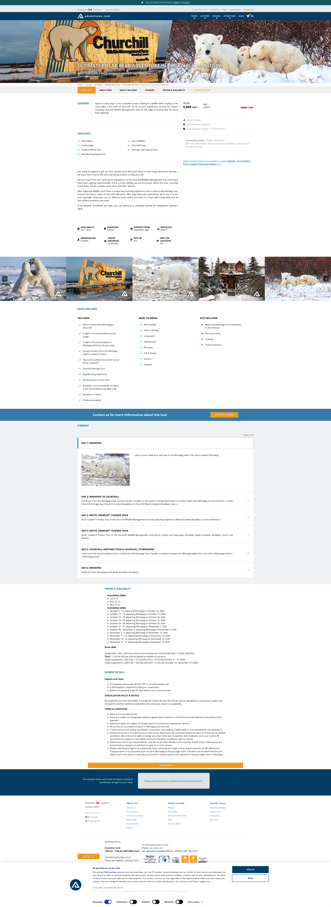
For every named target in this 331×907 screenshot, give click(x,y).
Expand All (248, 435)
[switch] (133, 902)
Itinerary (150, 90)
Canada (88, 84)
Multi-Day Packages (218, 807)
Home (80, 84)
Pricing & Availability (174, 90)
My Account (92, 817)
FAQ (224, 9)
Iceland (176, 2)
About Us (215, 9)
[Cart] (247, 16)
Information (235, 9)
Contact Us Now (224, 414)
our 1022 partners (108, 872)
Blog (241, 16)
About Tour (105, 90)
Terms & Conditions (135, 815)
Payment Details (201, 90)
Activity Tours (215, 811)
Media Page (132, 819)
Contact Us (248, 9)
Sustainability (132, 823)
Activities (204, 16)
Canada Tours (217, 803)
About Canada (176, 803)
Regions (216, 16)
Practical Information (177, 815)
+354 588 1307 (156, 847)
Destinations (215, 815)
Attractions (230, 16)
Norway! (186, 2)
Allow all (250, 869)
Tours (194, 16)
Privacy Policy (132, 811)
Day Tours (214, 819)
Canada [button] (89, 9)
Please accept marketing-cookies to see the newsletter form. (173, 780)
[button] (113, 9)
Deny (250, 878)
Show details (194, 902)
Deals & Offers (174, 823)
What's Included (128, 90)
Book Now (86, 90)
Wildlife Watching (112, 84)
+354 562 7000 (131, 860)
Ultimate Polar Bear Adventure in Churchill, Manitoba (146, 84)
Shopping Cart (93, 821)
